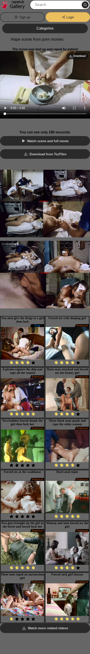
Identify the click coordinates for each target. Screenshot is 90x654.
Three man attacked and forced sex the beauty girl (67, 371)
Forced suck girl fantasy (67, 574)
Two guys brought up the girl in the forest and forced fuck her (22, 524)
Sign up (24, 17)
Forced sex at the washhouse (22, 472)
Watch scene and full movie (48, 141)
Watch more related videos (48, 628)
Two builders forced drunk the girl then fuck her (22, 422)
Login (70, 17)
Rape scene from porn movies (37, 39)
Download (79, 56)
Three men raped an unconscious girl (22, 576)
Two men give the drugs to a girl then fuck (22, 320)
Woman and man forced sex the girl (67, 524)
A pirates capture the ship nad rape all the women (22, 371)
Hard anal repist (67, 472)
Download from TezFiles (47, 154)
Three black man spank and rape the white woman (67, 422)
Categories (45, 28)
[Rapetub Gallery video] (14, 5)
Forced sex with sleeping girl (67, 318)
